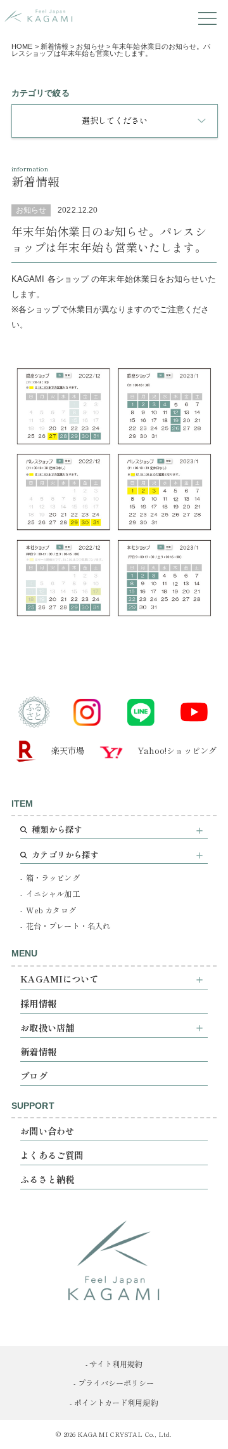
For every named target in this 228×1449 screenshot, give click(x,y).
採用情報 (38, 1003)
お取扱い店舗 (47, 1027)
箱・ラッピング (53, 877)
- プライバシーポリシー (113, 1383)
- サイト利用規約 (114, 1364)
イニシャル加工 (53, 893)
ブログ (33, 1075)
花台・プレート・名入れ (68, 926)
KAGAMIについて (59, 978)
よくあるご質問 (51, 1154)
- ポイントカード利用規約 (114, 1402)
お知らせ (31, 210)
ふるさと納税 (47, 1179)
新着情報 (38, 1051)
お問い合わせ (47, 1130)
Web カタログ (51, 910)
